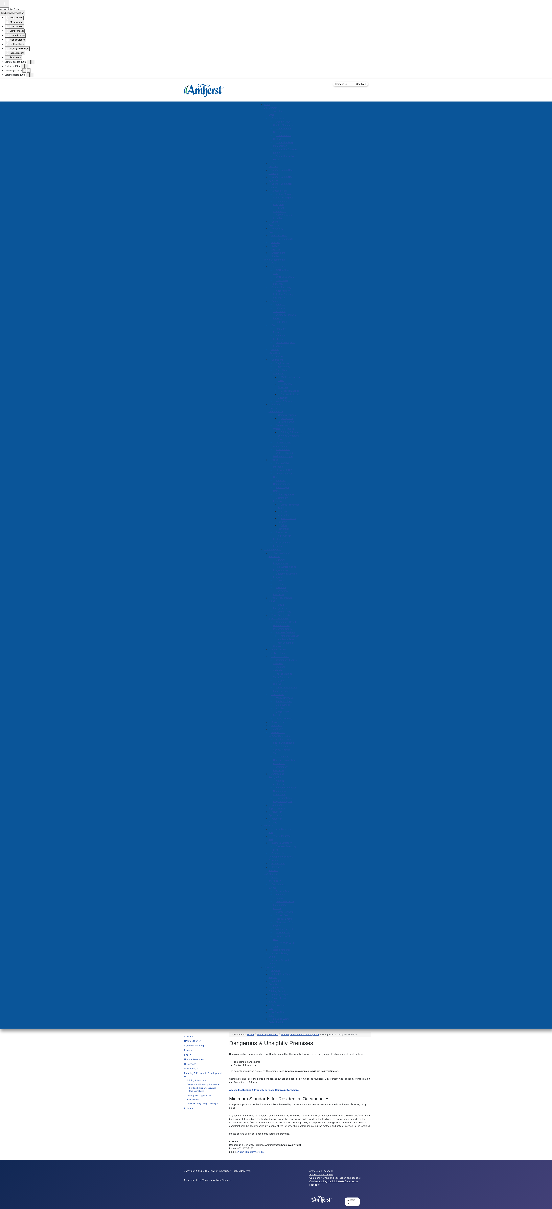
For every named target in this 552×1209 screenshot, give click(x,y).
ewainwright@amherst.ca (250, 1151)
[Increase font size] (27, 66)
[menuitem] (267, 104)
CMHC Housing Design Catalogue (202, 1103)
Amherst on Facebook (321, 1170)
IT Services (190, 1063)
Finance (188, 1050)
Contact (188, 1036)
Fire (186, 1054)
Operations (190, 1068)
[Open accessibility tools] (4, 4)
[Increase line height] (28, 70)
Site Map (361, 84)
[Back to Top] (547, 1204)
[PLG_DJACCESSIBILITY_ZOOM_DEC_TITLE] (29, 62)
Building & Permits (195, 1080)
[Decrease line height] (24, 70)
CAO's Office (191, 1040)
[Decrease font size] (23, 66)
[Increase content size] (33, 62)
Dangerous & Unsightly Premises (202, 1084)
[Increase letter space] (32, 75)
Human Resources (194, 1059)
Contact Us (341, 84)
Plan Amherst (193, 1099)
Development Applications (199, 1095)
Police (187, 1108)
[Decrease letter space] (28, 75)
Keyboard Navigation (12, 13)
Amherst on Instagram (321, 1174)
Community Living (194, 1045)
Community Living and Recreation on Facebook (335, 1177)
